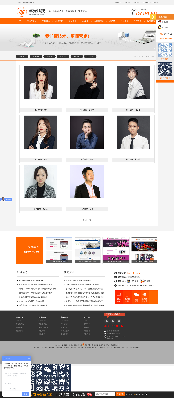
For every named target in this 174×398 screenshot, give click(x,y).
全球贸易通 (99, 21)
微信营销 (59, 21)
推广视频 (77, 56)
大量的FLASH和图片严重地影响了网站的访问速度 (37, 289)
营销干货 (64, 327)
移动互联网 (65, 331)
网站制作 (52, 348)
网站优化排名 (43, 327)
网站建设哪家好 (135, 348)
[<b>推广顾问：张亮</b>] (87, 148)
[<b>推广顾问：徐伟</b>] (87, 198)
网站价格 (109, 348)
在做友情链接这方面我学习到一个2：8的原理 (35, 285)
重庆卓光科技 (115, 345)
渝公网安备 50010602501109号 (94, 345)
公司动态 (64, 334)
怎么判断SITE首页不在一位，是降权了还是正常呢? (84, 289)
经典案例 (124, 21)
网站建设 (44, 348)
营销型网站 (31, 21)
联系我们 (151, 21)
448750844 (134, 281)
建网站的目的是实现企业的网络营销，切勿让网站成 (85, 305)
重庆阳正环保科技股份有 (87, 261)
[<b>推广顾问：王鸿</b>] (40, 98)
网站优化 (102, 348)
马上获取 (120, 394)
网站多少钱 (124, 348)
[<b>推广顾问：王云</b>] (40, 148)
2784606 (147, 281)
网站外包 (81, 348)
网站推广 (95, 348)
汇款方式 (63, 56)
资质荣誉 (49, 56)
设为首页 (118, 2)
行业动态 (64, 324)
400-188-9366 (113, 326)
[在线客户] (153, 17)
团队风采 (90, 56)
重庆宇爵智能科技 (59, 261)
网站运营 (73, 348)
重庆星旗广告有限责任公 (144, 261)
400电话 (85, 21)
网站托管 (88, 348)
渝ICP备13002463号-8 (75, 345)
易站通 (112, 21)
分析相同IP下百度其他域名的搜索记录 (33, 297)
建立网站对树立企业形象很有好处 (31, 280)
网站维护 (66, 348)
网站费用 (117, 348)
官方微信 (155, 2)
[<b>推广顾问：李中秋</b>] (87, 98)
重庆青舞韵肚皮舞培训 (116, 261)
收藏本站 (127, 2)
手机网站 (146, 2)
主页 (143, 56)
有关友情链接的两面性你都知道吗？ (32, 301)
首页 (19, 21)
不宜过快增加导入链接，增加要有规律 (33, 305)
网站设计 (59, 348)
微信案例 (41, 334)
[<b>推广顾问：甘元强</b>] (133, 148)
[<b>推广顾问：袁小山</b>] (40, 198)
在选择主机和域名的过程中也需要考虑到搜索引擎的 (85, 293)
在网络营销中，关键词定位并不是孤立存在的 (35, 293)
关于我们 (138, 21)
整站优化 (72, 21)
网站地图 (137, 2)
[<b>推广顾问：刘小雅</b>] (133, 98)
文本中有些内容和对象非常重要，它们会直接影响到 (85, 297)
